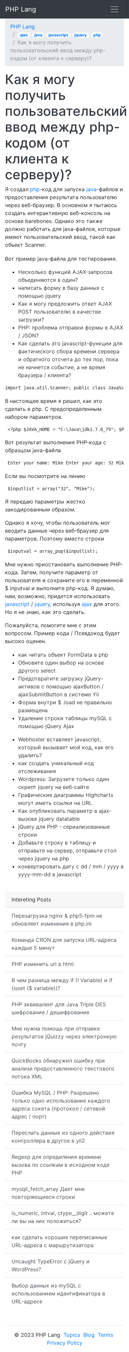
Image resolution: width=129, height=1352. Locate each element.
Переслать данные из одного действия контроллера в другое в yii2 (63, 1136)
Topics (72, 1334)
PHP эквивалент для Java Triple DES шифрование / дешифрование (59, 1008)
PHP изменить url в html (43, 964)
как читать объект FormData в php (63, 654)
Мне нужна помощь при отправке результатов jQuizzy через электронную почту (64, 1036)
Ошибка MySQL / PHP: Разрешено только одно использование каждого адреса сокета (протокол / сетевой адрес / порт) (61, 1104)
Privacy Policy (64, 1342)
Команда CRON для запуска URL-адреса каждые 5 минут (64, 944)
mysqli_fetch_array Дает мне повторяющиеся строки (48, 1193)
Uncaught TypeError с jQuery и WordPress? (51, 1265)
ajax (24, 34)
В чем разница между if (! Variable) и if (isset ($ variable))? (62, 984)
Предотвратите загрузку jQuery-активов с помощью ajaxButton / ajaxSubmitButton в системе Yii (61, 686)
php (97, 34)
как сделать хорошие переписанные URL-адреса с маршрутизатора (59, 1241)
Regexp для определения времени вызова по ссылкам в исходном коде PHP (60, 1165)
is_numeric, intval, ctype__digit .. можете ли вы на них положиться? (63, 1217)
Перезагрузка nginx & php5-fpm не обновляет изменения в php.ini (57, 919)
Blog (89, 1334)
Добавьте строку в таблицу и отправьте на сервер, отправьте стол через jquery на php (67, 850)
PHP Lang (20, 9)
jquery (80, 34)
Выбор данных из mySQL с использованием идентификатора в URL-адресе (58, 1293)
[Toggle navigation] (114, 9)
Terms (105, 1334)
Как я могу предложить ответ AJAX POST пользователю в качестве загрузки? (65, 311)
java (38, 34)
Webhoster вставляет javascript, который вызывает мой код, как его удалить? (66, 747)
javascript (58, 34)
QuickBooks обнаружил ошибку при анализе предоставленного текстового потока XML (63, 1068)
